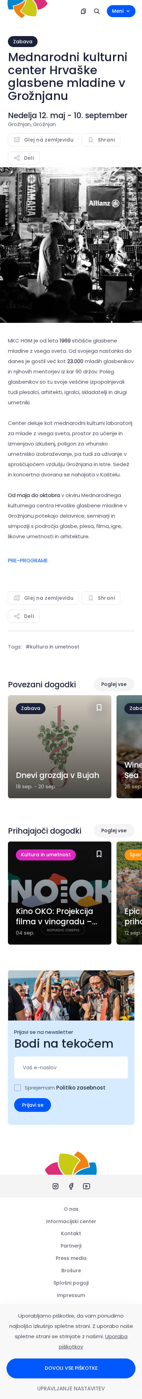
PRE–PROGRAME (28, 560)
